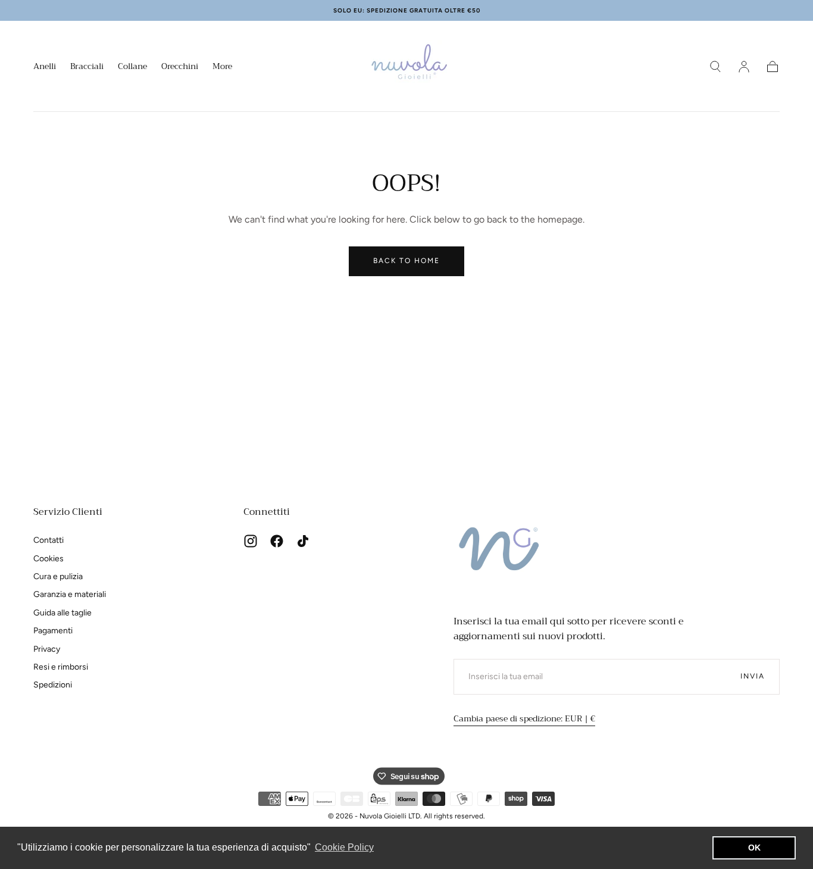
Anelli (44, 67)
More (222, 67)
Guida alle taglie (62, 613)
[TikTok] (303, 541)
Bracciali (87, 67)
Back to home (406, 261)
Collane (132, 67)
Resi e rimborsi (60, 667)
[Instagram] (250, 541)
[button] (715, 67)
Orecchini (179, 67)
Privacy (46, 649)
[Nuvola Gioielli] (501, 552)
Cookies (48, 559)
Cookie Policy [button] (344, 847)
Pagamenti (53, 631)
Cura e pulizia (58, 576)
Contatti (48, 540)
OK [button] (754, 847)
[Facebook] (277, 541)
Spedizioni (52, 685)
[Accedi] (744, 67)
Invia (752, 676)
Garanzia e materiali (69, 594)
